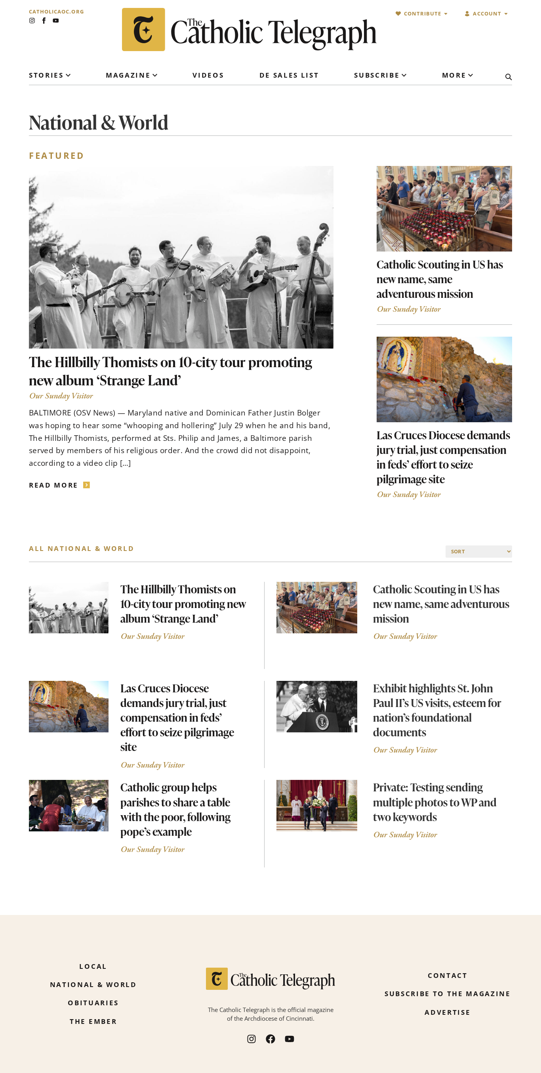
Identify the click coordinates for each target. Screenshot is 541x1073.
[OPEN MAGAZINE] (154, 75)
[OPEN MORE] (470, 75)
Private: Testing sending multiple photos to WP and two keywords (435, 801)
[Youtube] (56, 20)
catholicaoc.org (56, 11)
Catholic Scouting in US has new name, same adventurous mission (440, 279)
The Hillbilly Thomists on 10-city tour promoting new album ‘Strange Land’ (170, 370)
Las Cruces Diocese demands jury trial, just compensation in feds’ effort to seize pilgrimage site (443, 456)
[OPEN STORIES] (68, 75)
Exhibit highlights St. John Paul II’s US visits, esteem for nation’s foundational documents (437, 709)
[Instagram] (32, 20)
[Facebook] (270, 1039)
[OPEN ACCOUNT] (506, 13)
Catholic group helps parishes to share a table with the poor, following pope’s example (175, 809)
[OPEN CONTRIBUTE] (445, 13)
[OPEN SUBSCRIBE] (404, 75)
